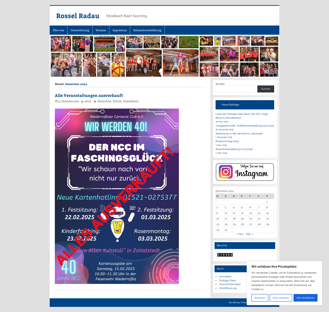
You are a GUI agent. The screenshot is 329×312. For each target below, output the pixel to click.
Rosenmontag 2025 (227, 141)
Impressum (120, 30)
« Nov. (240, 234)
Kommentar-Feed (229, 284)
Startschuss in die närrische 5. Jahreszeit (239, 133)
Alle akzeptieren (306, 297)
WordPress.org (228, 288)
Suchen (220, 83)
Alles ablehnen (281, 297)
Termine (101, 30)
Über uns (58, 30)
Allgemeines (104, 101)
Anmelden (225, 276)
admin (88, 101)
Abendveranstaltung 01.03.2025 (234, 149)
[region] (284, 283)
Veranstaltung (130, 101)
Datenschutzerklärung (147, 30)
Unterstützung (80, 30)
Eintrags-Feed (227, 280)
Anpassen (259, 297)
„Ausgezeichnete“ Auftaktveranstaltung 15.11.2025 (245, 125)
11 (234, 213)
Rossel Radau (77, 15)
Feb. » (249, 234)
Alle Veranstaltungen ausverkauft (89, 95)
